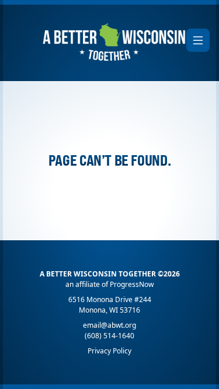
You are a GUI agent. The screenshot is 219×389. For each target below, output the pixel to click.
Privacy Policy (109, 351)
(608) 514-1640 (109, 336)
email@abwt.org (109, 325)
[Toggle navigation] (198, 40)
